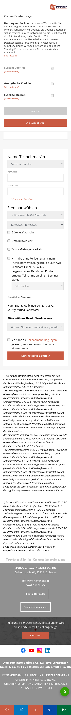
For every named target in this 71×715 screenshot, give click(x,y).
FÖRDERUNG (48, 679)
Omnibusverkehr (22, 241)
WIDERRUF (46, 688)
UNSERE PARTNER (26, 679)
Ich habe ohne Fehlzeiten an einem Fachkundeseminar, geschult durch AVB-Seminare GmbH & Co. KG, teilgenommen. (37, 269)
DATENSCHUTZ (28, 688)
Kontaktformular (35, 593)
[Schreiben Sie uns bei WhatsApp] (64, 710)
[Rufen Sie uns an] (21, 710)
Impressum (10, 55)
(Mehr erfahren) (11, 71)
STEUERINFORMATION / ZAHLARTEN (26, 684)
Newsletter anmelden (35, 607)
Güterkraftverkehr (23, 232)
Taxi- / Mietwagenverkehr (27, 249)
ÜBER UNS (36, 675)
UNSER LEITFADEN (56, 675)
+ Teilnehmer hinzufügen (21, 199)
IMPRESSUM (58, 684)
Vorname (12, 171)
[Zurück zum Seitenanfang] (7, 710)
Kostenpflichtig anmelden (35, 355)
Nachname (12, 185)
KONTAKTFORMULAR (15, 675)
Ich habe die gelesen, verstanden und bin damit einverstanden (34, 344)
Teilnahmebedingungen (42, 340)
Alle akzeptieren (35, 123)
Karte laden (35, 635)
